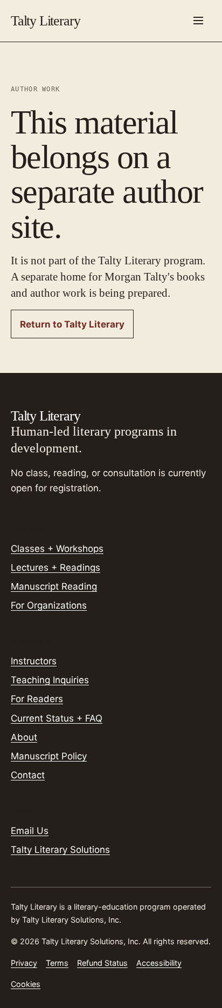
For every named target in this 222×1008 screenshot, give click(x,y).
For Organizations (49, 605)
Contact (28, 775)
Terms (57, 962)
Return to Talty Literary (72, 324)
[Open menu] (198, 21)
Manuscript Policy (49, 756)
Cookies (25, 984)
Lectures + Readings (55, 567)
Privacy (24, 962)
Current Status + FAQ (56, 718)
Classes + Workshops (57, 548)
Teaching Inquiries (50, 680)
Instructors (34, 661)
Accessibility (159, 962)
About (24, 737)
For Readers (37, 698)
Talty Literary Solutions (60, 849)
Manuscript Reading (54, 586)
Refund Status (102, 962)
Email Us (29, 830)
